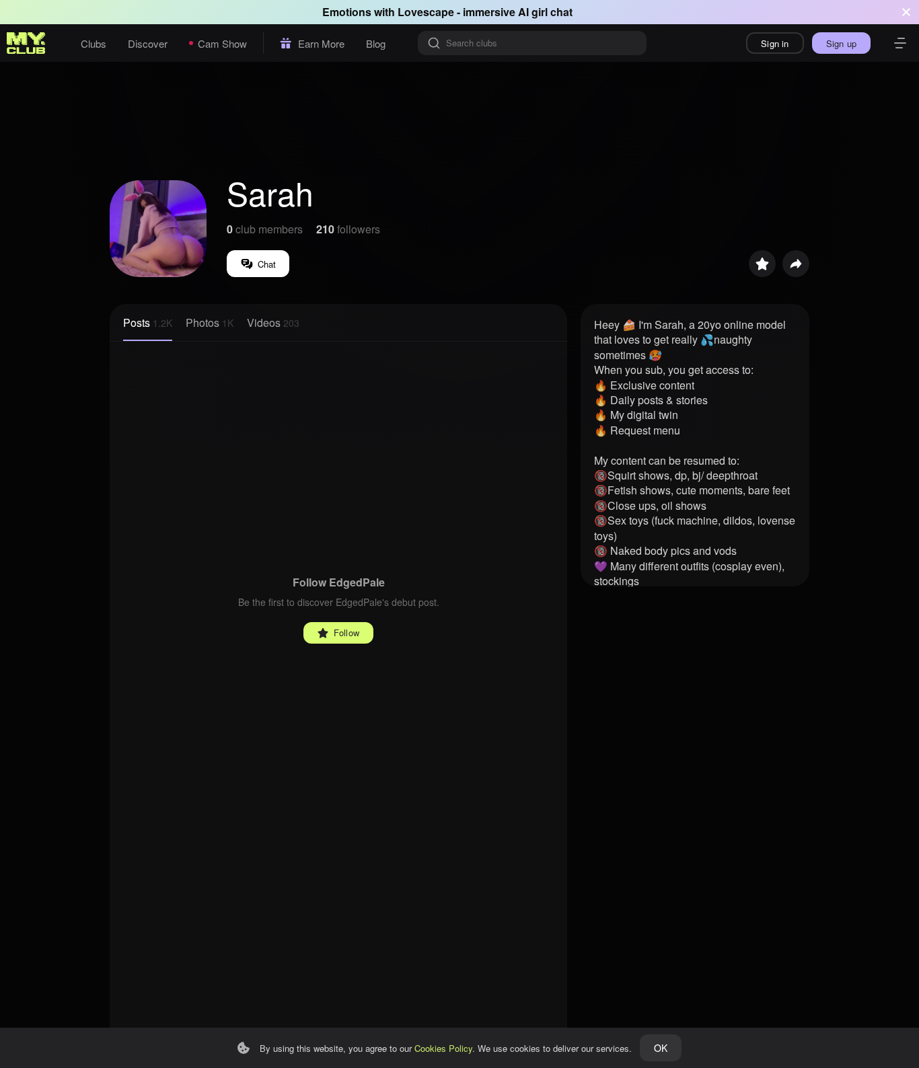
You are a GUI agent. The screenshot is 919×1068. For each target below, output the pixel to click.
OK (660, 1048)
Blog (375, 43)
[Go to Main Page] (26, 43)
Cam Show (222, 43)
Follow (346, 632)
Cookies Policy (443, 1048)
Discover (148, 43)
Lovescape (426, 12)
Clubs (93, 43)
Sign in (774, 43)
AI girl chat (545, 12)
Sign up (841, 43)
